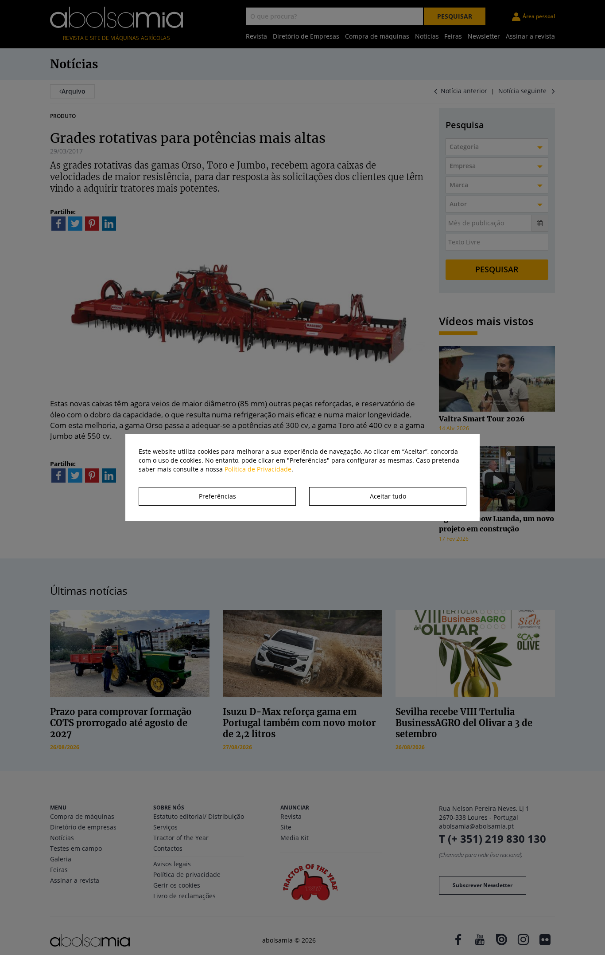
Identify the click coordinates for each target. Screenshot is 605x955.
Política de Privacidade (258, 469)
